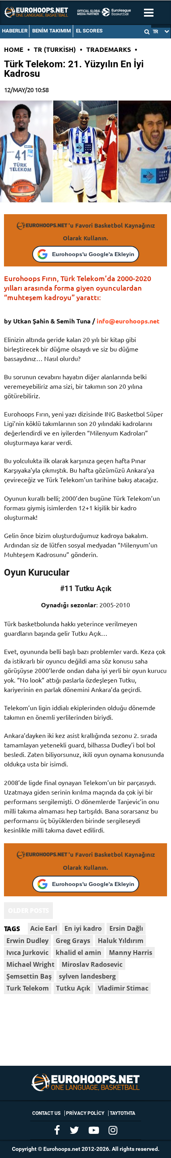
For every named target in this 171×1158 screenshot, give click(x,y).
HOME (13, 49)
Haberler (14, 31)
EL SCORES (89, 31)
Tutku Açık (73, 988)
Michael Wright (30, 964)
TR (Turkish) (55, 49)
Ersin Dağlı (126, 928)
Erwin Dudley (27, 940)
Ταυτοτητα (122, 1113)
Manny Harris (130, 952)
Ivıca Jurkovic (27, 952)
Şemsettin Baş (29, 976)
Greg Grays (73, 940)
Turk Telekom (27, 988)
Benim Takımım (51, 31)
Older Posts (28, 910)
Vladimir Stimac (123, 988)
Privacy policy (85, 1113)
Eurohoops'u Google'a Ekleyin (93, 254)
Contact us (46, 1113)
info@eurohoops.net (128, 321)
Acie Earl (43, 928)
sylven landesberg (87, 976)
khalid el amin (78, 952)
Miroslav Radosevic (92, 964)
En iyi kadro (83, 928)
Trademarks (108, 49)
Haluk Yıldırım (121, 940)
